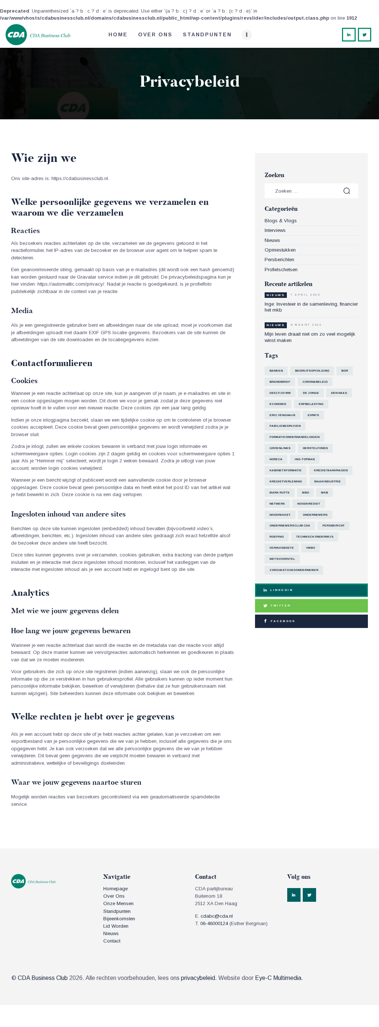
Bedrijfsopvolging (312, 370)
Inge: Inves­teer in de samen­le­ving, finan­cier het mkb (311, 307)
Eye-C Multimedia (278, 978)
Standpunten (117, 911)
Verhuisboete (281, 547)
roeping (276, 536)
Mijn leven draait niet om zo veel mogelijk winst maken (310, 337)
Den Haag (339, 393)
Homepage (115, 888)
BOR (344, 370)
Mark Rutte (279, 492)
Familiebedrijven (285, 426)
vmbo (310, 547)
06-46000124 (214, 923)
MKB (324, 492)
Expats (313, 415)
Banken (276, 370)
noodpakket (280, 514)
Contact (111, 941)
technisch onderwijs (314, 536)
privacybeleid (198, 978)
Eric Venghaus (282, 415)
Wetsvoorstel (282, 559)
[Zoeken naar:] (311, 191)
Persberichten (279, 259)
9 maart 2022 (306, 324)
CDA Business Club (43, 978)
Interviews (275, 230)
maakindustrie (327, 481)
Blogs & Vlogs (281, 220)
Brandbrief (279, 381)
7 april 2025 (305, 294)
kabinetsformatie (285, 470)
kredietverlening (285, 481)
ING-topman (305, 459)
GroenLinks (280, 448)
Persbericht (333, 525)
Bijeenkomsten (119, 918)
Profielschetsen (281, 269)
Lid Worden (115, 926)
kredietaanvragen (331, 470)
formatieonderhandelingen (294, 437)
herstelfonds (315, 448)
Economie (277, 404)
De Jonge (311, 393)
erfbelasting (311, 404)
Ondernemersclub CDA (289, 525)
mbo (305, 492)
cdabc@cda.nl (217, 916)
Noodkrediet (308, 503)
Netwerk (277, 503)
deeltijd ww (280, 393)
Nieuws (272, 240)
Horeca (275, 459)
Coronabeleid (315, 381)
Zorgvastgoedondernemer (293, 570)
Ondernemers (315, 514)
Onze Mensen (118, 903)
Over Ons (114, 896)
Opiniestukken (280, 250)
